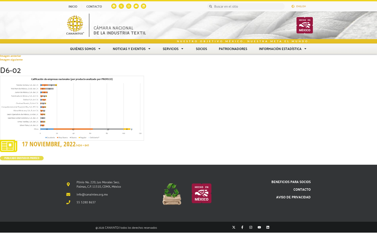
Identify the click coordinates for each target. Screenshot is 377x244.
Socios (201, 48)
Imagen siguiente (11, 59)
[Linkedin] (143, 6)
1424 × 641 (82, 145)
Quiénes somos (83, 48)
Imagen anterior (10, 56)
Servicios (170, 48)
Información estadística (280, 48)
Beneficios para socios (291, 181)
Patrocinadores (233, 48)
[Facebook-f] (242, 227)
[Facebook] (114, 6)
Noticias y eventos (129, 48)
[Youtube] (136, 6)
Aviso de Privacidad (293, 197)
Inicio (73, 6)
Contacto (94, 6)
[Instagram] (128, 6)
